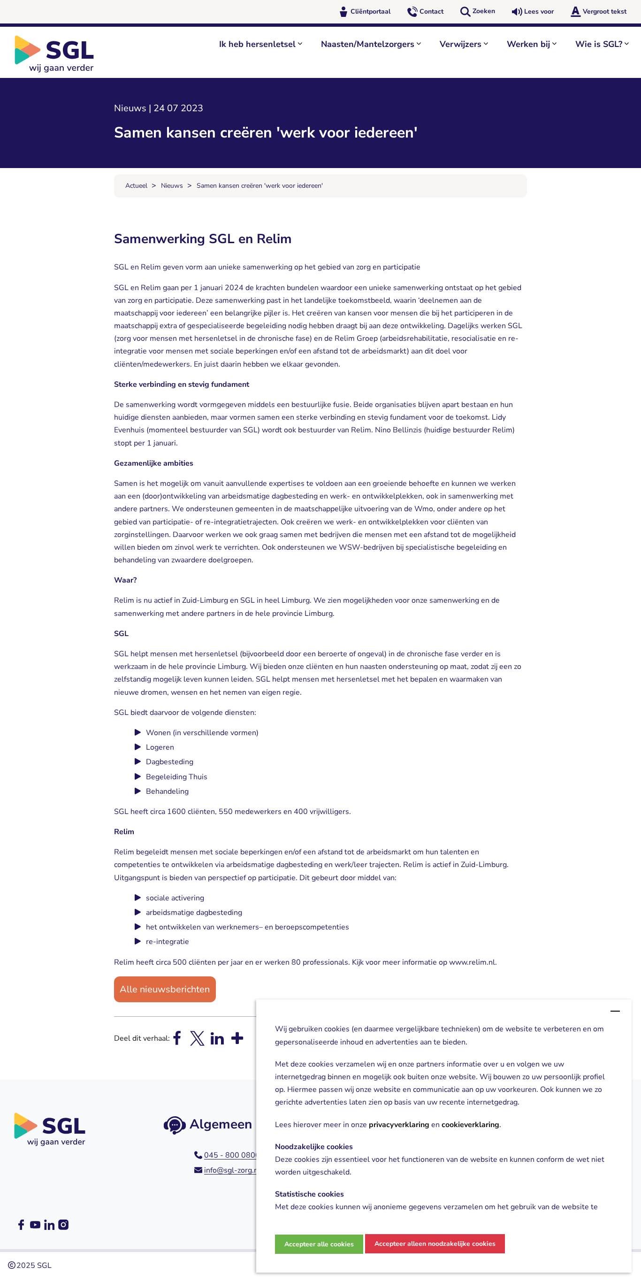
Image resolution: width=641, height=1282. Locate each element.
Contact (431, 11)
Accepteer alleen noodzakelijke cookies (435, 1243)
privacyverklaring (399, 1125)
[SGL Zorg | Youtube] (35, 1225)
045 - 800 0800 (232, 1155)
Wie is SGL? (598, 44)
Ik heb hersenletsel (257, 44)
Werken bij (528, 44)
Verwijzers (460, 44)
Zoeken (484, 11)
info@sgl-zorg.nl (232, 1170)
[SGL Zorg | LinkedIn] (49, 1225)
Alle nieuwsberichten (165, 989)
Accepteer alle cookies (319, 1244)
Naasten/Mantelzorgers (367, 44)
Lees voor (539, 11)
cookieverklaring (470, 1125)
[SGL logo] (59, 54)
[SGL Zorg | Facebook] (21, 1225)
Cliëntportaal (370, 11)
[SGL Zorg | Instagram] (63, 1225)
